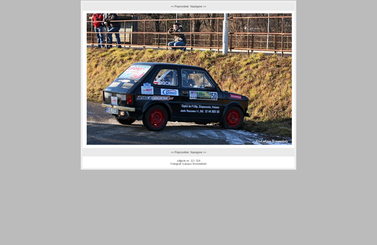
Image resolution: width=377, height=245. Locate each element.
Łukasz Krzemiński (194, 163)
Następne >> (198, 6)
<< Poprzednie (180, 6)
